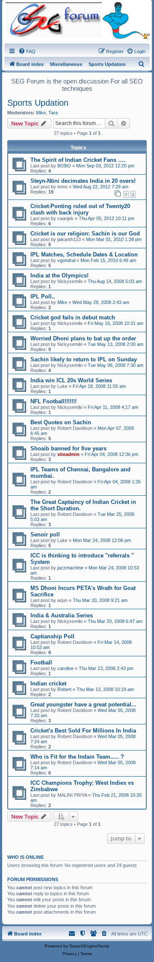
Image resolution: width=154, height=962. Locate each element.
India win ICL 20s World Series (71, 380)
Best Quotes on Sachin (60, 422)
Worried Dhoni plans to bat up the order (83, 338)
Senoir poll (45, 534)
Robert (64, 689)
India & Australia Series (61, 615)
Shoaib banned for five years (68, 448)
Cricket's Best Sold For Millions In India (83, 730)
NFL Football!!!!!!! (53, 401)
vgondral (66, 260)
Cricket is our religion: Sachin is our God (85, 233)
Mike (41, 112)
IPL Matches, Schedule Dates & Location (84, 254)
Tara (53, 112)
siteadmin (68, 454)
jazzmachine (70, 567)
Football (41, 662)
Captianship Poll (52, 636)
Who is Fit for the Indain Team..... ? (77, 757)
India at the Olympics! (59, 275)
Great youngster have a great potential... (83, 704)
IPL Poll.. (42, 296)
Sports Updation (37, 102)
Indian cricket (48, 683)
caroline (65, 668)
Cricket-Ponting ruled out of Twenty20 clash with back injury (80, 209)
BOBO (64, 165)
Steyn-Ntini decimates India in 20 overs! (83, 181)
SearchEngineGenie (89, 946)
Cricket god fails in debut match (72, 317)
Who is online (25, 857)
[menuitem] (27, 51)
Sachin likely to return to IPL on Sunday (83, 359)
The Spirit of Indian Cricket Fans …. (77, 160)
